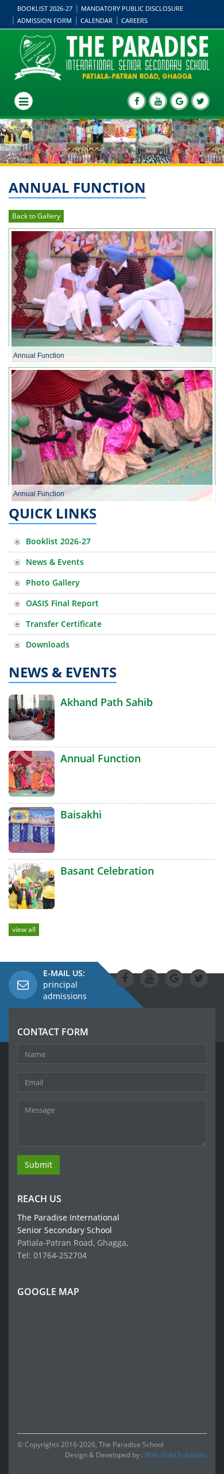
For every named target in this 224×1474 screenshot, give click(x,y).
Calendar (96, 20)
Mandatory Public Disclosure (132, 8)
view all (24, 929)
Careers (134, 20)
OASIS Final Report (62, 603)
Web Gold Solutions (176, 1455)
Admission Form (44, 20)
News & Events (55, 561)
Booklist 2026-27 (44, 8)
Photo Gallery (53, 582)
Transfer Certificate (64, 623)
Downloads (47, 644)
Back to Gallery (36, 216)
